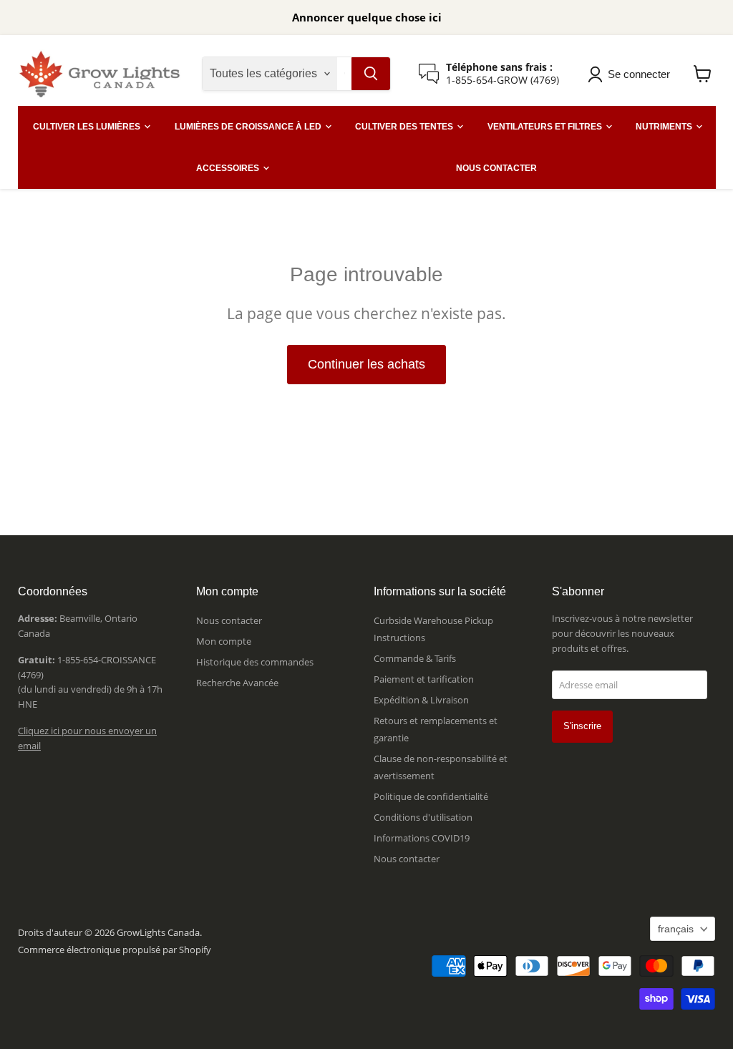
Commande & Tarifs (415, 658)
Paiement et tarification (424, 679)
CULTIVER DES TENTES (405, 127)
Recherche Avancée (237, 682)
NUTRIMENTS (665, 127)
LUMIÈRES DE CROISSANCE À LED (249, 127)
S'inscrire (582, 726)
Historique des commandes (255, 661)
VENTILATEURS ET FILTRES (545, 127)
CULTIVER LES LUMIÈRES (87, 127)
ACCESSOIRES (228, 168)
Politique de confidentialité (431, 796)
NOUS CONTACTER (496, 168)
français (676, 929)
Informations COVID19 (422, 837)
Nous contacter (229, 620)
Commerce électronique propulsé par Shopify (114, 949)
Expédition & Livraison (421, 699)
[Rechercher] (370, 73)
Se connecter (639, 74)
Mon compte (223, 641)
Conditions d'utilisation (423, 817)
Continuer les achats (366, 364)
